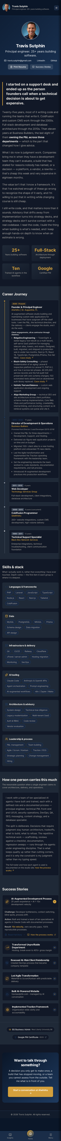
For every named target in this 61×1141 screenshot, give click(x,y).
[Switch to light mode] (56, 8)
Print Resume (20, 67)
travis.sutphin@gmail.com (19, 60)
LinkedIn (41, 60)
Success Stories (43, 67)
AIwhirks (15, 310)
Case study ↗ (26, 358)
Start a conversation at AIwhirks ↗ (30, 1092)
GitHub (54, 60)
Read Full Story (15, 934)
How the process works (42, 934)
